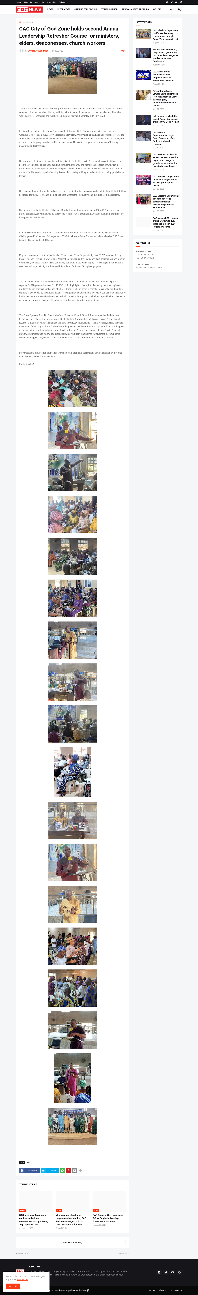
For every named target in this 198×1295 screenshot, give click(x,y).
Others (157, 9)
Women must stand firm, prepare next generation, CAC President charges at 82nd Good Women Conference (71, 1220)
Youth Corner (109, 9)
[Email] (74, 1170)
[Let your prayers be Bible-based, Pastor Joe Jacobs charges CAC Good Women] (143, 120)
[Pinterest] (68, 1170)
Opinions (62, 2)
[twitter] (172, 2)
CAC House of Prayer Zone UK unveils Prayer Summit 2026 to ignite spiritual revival (166, 181)
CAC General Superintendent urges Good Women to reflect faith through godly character (164, 138)
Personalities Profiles (135, 9)
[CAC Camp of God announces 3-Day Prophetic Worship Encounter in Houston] (143, 75)
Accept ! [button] (13, 1286)
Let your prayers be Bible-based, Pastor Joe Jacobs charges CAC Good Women (166, 119)
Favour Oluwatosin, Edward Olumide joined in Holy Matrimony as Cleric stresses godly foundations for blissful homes (165, 98)
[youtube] (176, 2)
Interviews (63, 9)
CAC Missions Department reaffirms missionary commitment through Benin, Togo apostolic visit (33, 1220)
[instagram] (181, 2)
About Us (28, 2)
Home (18, 2)
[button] (171, 9)
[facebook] (167, 2)
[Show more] (80, 1170)
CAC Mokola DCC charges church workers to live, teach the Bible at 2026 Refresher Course (165, 222)
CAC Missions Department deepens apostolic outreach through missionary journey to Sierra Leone (166, 202)
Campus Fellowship (85, 9)
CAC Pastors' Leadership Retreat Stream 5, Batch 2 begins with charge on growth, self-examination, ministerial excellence (165, 160)
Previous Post (24, 1253)
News (50, 9)
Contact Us (39, 2)
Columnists (51, 2)
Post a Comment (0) (72, 1242)
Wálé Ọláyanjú (82, 1290)
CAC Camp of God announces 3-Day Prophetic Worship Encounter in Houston (108, 1218)
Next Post (122, 1253)
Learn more (22, 1279)
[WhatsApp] (62, 1170)
